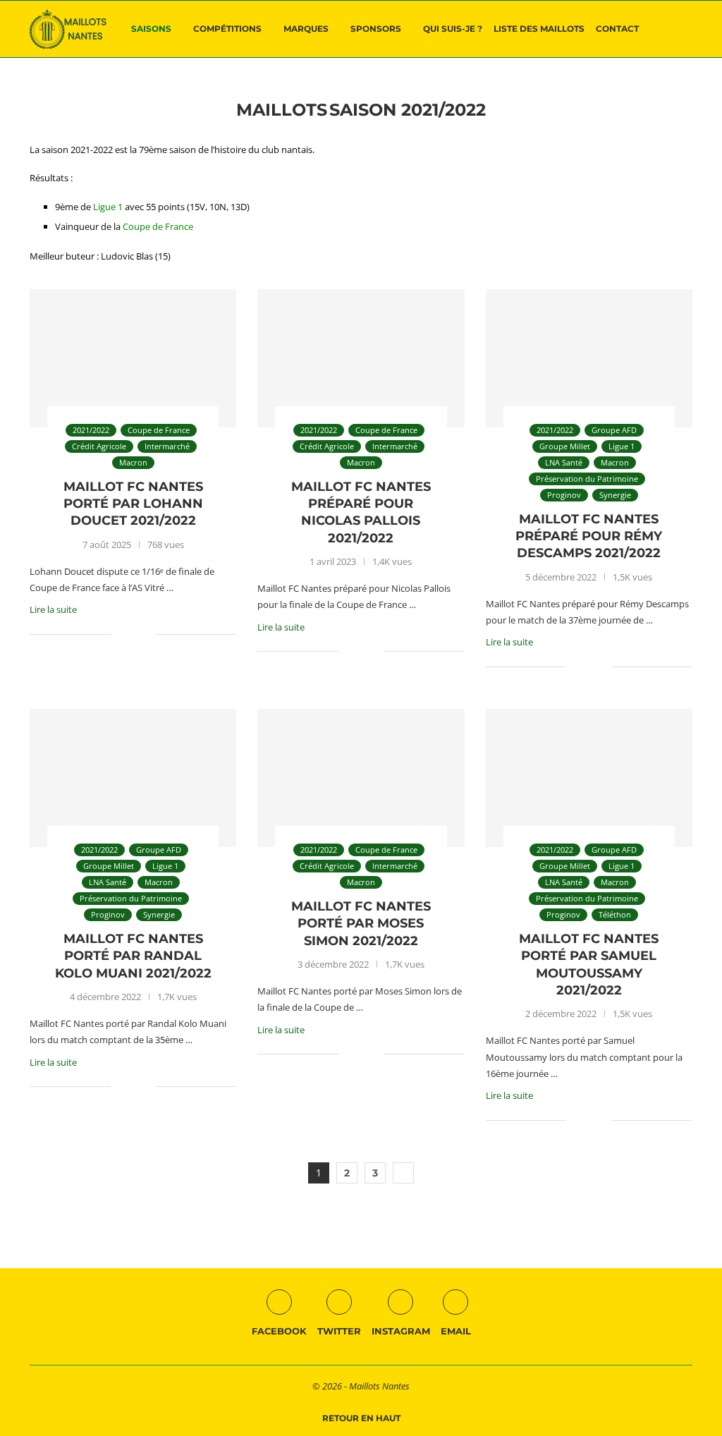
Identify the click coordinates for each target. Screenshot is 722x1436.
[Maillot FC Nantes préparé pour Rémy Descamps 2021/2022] (589, 358)
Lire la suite (53, 609)
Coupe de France (158, 226)
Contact (617, 28)
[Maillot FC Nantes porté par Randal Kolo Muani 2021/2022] (133, 778)
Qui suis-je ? (452, 28)
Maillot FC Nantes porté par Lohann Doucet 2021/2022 (133, 504)
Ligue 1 (108, 206)
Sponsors (375, 28)
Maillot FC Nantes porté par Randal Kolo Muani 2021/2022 (133, 956)
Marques (306, 28)
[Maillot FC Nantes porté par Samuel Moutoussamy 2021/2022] (589, 778)
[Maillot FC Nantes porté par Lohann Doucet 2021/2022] (133, 358)
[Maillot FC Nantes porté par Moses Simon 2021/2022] (360, 778)
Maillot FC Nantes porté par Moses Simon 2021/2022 (361, 924)
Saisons (151, 28)
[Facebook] (667, 88)
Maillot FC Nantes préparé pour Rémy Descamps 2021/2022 (588, 536)
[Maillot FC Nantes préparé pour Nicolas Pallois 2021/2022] (360, 358)
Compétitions (227, 28)
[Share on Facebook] (131, 633)
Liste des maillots (539, 28)
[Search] (685, 29)
